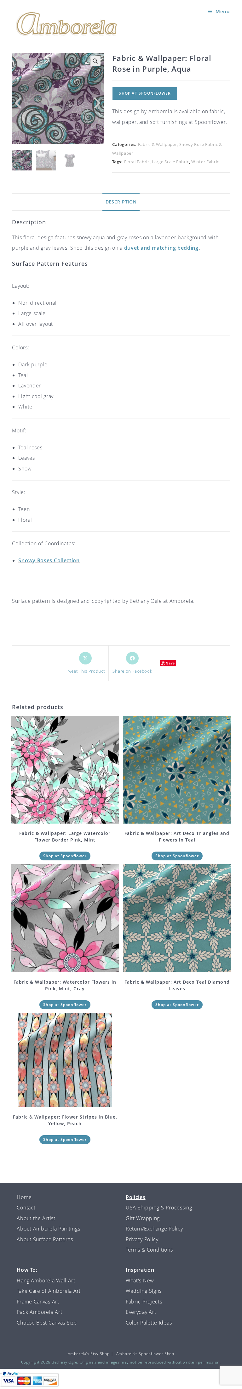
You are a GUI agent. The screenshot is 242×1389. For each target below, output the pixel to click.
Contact (26, 1207)
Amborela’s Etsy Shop (88, 1353)
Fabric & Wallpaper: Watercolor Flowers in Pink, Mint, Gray (65, 985)
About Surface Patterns (45, 1239)
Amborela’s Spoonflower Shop (145, 1353)
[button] (95, 61)
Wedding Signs (144, 1290)
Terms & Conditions (149, 1249)
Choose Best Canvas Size (47, 1322)
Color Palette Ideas (149, 1322)
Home (24, 1197)
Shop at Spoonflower (145, 93)
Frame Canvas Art (38, 1301)
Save (170, 663)
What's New (140, 1280)
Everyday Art (141, 1311)
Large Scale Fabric (170, 161)
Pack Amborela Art (39, 1311)
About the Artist (36, 1218)
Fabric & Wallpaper (157, 144)
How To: (27, 1269)
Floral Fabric (137, 161)
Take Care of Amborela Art (49, 1290)
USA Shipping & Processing (159, 1207)
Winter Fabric (205, 161)
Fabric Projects (144, 1301)
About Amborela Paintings (48, 1228)
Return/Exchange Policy (154, 1228)
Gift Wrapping (143, 1218)
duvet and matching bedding (161, 247)
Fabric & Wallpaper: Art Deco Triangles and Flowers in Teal (176, 836)
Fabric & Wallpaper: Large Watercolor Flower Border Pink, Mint (65, 836)
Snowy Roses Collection (48, 560)
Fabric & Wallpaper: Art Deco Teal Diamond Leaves (177, 985)
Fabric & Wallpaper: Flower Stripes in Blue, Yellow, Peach (65, 1120)
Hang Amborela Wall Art (46, 1280)
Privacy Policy (142, 1239)
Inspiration (140, 1269)
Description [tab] (121, 202)
